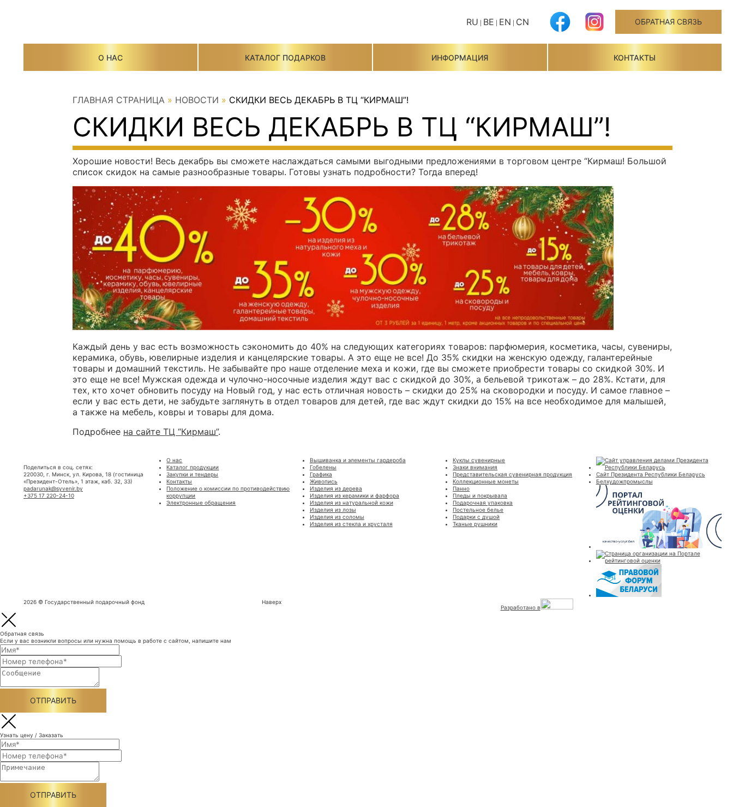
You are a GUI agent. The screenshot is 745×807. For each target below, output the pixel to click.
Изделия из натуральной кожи (351, 502)
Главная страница (119, 99)
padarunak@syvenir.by (53, 488)
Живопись (324, 481)
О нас (110, 57)
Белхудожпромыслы (624, 481)
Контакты (635, 57)
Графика (321, 474)
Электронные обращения (201, 502)
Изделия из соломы (337, 516)
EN (505, 21)
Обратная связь (668, 21)
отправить (53, 700)
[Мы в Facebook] (560, 30)
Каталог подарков (285, 57)
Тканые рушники (475, 524)
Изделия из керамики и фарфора (354, 495)
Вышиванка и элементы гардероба (358, 460)
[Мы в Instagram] (594, 30)
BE (488, 21)
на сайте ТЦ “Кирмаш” (170, 431)
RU (472, 21)
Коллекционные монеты (486, 481)
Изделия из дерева (336, 488)
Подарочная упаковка (483, 502)
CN (522, 21)
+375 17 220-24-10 (48, 495)
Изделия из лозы (333, 509)
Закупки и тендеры (192, 474)
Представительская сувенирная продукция (512, 474)
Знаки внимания (475, 467)
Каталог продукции (192, 467)
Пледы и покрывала (480, 495)
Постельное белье (478, 509)
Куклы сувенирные (479, 460)
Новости (197, 99)
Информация (459, 57)
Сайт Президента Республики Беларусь (650, 474)
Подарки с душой (476, 516)
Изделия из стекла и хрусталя (351, 524)
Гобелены (323, 467)
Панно (461, 488)
